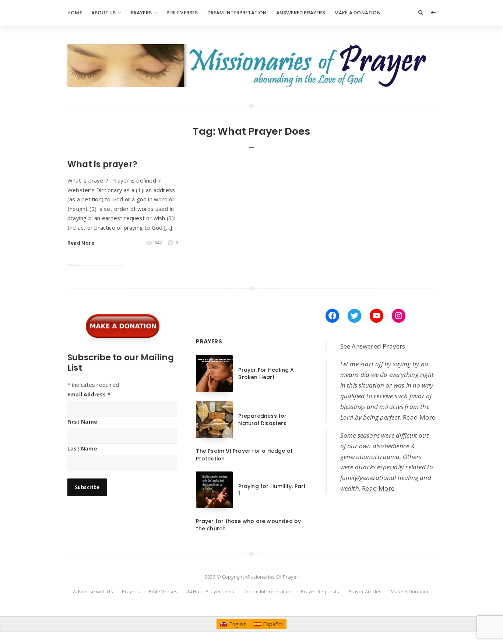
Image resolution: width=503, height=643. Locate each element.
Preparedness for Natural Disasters (262, 419)
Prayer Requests (320, 591)
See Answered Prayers (372, 346)
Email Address (88, 394)
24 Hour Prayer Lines (211, 591)
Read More (80, 242)
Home (74, 12)
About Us (103, 12)
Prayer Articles (365, 591)
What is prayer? (102, 164)
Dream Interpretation (237, 12)
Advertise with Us (93, 591)
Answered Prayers (300, 12)
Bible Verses (182, 12)
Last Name (82, 448)
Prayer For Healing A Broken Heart (266, 373)
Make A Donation (357, 12)
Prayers (141, 12)
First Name (82, 421)
